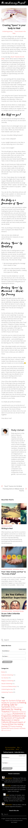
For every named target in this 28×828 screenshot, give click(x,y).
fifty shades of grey (19, 707)
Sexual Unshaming (6, 683)
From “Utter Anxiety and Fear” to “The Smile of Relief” (13, 573)
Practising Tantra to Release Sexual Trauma (13, 490)
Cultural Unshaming (7, 675)
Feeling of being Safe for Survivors (13, 704)
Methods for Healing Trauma (11, 710)
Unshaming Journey (7, 31)
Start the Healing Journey (12, 725)
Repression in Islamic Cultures (10, 721)
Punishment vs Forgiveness (13, 714)
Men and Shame (10, 749)
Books (3, 672)
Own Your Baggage (7, 714)
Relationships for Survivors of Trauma (13, 717)
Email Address (6, 651)
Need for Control (19, 712)
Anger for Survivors (9, 700)
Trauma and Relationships (8, 686)
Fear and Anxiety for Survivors (13, 701)
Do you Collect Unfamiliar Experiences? (10, 614)
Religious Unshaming (7, 680)
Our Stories (4, 678)
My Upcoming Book (10, 747)
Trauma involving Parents (11, 727)
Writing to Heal (6, 528)
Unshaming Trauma (18, 569)
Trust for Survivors (7, 730)
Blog (18, 747)
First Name (5, 656)
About (17, 749)
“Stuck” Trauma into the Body (13, 486)
